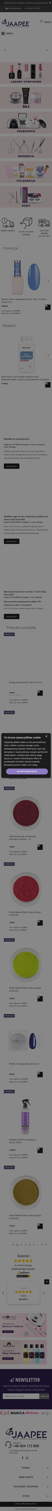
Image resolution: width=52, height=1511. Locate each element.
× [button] (46, 736)
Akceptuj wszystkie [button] (27, 771)
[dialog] (26, 755)
